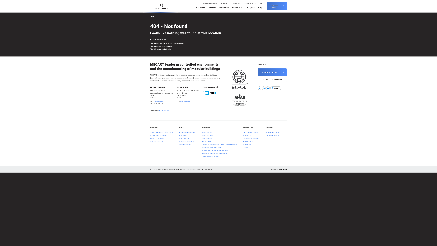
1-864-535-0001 (185, 101)
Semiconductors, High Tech (211, 147)
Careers (235, 4)
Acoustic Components (157, 138)
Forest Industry (207, 132)
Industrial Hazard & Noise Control (161, 132)
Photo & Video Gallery (273, 132)
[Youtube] (268, 88)
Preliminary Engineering (187, 132)
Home (153, 16)
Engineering (183, 135)
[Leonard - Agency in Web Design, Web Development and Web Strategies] (283, 169)
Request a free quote (276, 6)
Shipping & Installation (186, 141)
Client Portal (250, 4)
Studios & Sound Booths (158, 135)
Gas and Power (207, 141)
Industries (224, 8)
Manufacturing (184, 138)
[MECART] (161, 6)
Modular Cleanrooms (157, 141)
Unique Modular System (251, 138)
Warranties (247, 144)
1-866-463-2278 (210, 4)
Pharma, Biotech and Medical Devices (215, 150)
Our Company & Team (250, 132)
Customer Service (185, 144)
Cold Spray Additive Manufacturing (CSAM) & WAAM (219, 144)
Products (200, 8)
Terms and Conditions (204, 169)
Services (212, 8)
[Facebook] (259, 88)
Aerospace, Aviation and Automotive (214, 153)
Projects (251, 8)
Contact (224, 4)
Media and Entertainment (210, 157)
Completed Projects (272, 135)
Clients (245, 147)
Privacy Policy (191, 169)
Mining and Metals (208, 135)
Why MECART (238, 8)
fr (261, 4)
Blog (260, 8)
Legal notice (180, 169)
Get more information (272, 79)
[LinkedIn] (264, 88)
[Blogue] (275, 88)
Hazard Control (248, 141)
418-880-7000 (158, 101)
